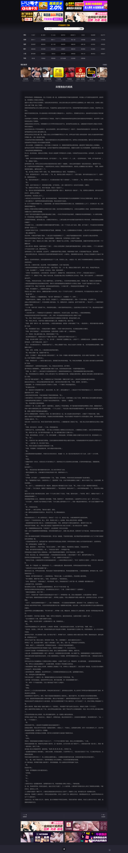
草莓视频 (53, 58)
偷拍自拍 (43, 44)
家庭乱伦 (43, 53)
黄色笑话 (93, 53)
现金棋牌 (93, 35)
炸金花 (83, 35)
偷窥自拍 (33, 49)
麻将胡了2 (73, 35)
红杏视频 (73, 58)
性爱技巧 (103, 53)
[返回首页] (109, 850)
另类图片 (103, 49)
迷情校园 (73, 53)
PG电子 (33, 35)
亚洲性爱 (33, 44)
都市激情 (33, 53)
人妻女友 (53, 53)
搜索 (81, 28)
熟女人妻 (73, 39)
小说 (24, 54)
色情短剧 (83, 58)
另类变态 (103, 44)
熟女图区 (93, 49)
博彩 (24, 35)
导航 (24, 58)
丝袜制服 (83, 39)
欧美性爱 (63, 44)
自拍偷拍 (43, 39)
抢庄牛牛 (103, 35)
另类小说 (83, 53)
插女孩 (33, 58)
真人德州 (43, 35)
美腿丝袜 (73, 49)
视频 (24, 40)
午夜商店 (43, 58)
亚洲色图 (43, 49)
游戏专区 (63, 35)
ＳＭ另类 (103, 39)
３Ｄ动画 (63, 39)
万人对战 (53, 35)
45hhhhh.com (64, 25)
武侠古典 (63, 53)
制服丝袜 (73, 44)
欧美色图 (53, 49)
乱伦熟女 (93, 44)
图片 (24, 49)
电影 (24, 44)
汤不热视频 (63, 58)
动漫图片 (63, 49)
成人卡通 (53, 44)
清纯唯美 (83, 49)
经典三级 (83, 44)
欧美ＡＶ (53, 39)
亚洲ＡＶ (33, 39)
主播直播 (93, 39)
